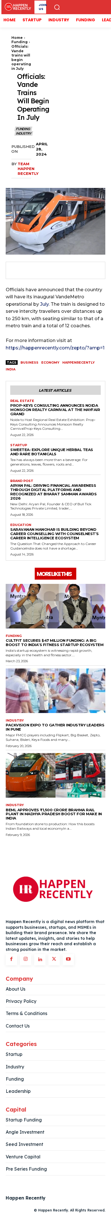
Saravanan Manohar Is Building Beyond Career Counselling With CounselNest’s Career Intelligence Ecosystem (54, 533)
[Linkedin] (40, 959)
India (10, 369)
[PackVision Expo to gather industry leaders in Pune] (55, 690)
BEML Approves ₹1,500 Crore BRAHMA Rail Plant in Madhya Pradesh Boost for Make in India (54, 814)
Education (20, 525)
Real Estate (22, 401)
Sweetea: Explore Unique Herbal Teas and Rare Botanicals (51, 451)
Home (17, 37)
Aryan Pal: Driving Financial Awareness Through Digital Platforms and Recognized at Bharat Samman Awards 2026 (53, 491)
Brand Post (21, 481)
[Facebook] (16, 270)
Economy (50, 362)
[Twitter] (29, 270)
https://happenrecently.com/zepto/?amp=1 (55, 348)
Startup (18, 445)
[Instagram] (25, 959)
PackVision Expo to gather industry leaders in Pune (55, 727)
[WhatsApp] (55, 270)
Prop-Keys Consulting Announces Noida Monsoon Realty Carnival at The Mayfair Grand (55, 409)
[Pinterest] (42, 270)
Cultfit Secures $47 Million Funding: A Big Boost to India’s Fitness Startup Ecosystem (54, 642)
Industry (23, 133)
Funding (19, 42)
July (44, 304)
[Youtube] (68, 959)
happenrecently (78, 362)
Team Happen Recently (28, 169)
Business (29, 362)
